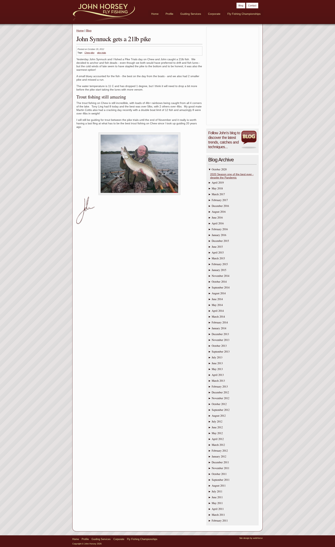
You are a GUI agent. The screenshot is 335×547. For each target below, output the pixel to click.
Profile (169, 13)
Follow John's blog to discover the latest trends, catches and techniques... (224, 140)
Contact (252, 5)
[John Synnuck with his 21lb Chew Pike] (139, 195)
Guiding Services (190, 13)
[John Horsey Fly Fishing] (104, 13)
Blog (240, 5)
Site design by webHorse (251, 538)
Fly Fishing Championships (244, 13)
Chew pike (89, 52)
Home (155, 13)
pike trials (101, 52)
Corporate (214, 13)
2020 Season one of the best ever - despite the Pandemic (232, 176)
